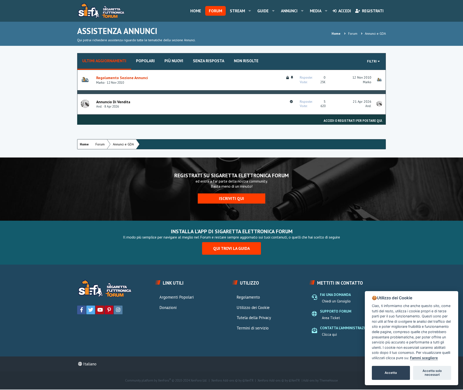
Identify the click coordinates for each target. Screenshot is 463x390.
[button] (249, 11)
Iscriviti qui (231, 198)
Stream (237, 11)
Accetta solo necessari (432, 372)
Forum (215, 11)
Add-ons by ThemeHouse (320, 380)
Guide (263, 11)
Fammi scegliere (424, 358)
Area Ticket (331, 317)
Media (315, 11)
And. (99, 106)
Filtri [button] (372, 61)
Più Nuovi (173, 60)
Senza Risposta (208, 60)
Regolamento (248, 297)
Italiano (89, 364)
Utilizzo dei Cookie (253, 307)
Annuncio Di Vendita (113, 101)
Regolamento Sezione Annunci (122, 77)
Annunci (289, 11)
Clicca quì (329, 334)
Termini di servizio (253, 328)
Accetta (391, 373)
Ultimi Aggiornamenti (104, 60)
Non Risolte (246, 60)
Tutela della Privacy (254, 317)
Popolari (145, 60)
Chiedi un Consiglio (336, 301)
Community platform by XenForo (166, 381)
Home (195, 11)
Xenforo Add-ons (232, 381)
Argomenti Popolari (176, 297)
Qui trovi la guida (231, 248)
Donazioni (168, 307)
